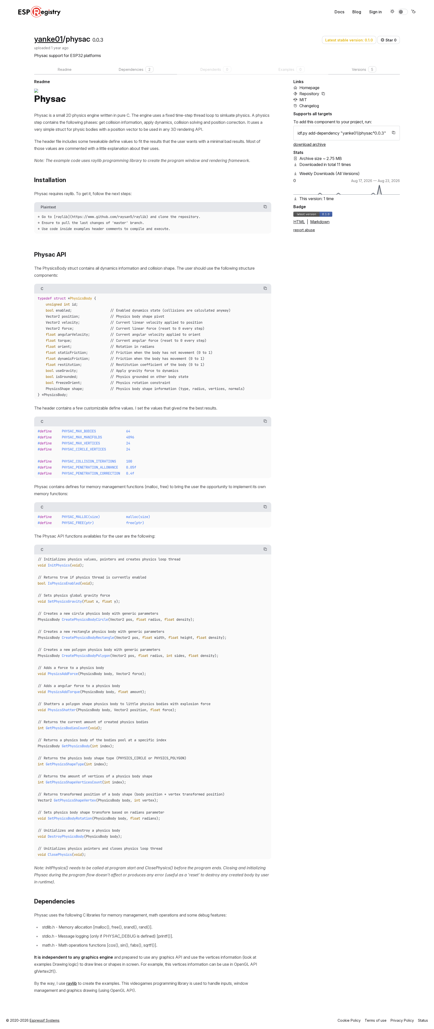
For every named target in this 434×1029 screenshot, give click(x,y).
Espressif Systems (45, 1020)
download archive (309, 144)
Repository (309, 93)
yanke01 (48, 38)
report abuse (304, 230)
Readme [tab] (65, 69)
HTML (299, 221)
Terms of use (376, 1020)
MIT (303, 99)
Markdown (320, 221)
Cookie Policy (349, 1020)
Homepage (309, 87)
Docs (339, 11)
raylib (71, 983)
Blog (356, 11)
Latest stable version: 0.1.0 (349, 40)
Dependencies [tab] (134, 69)
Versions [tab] (362, 69)
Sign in (375, 11)
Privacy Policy (402, 1020)
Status (423, 1020)
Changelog (309, 105)
